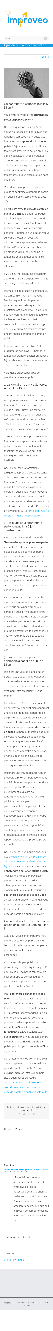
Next (43, 56)
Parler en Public (15, 1259)
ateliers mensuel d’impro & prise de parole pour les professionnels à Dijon (25, 861)
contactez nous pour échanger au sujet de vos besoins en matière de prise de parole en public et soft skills (25, 1087)
